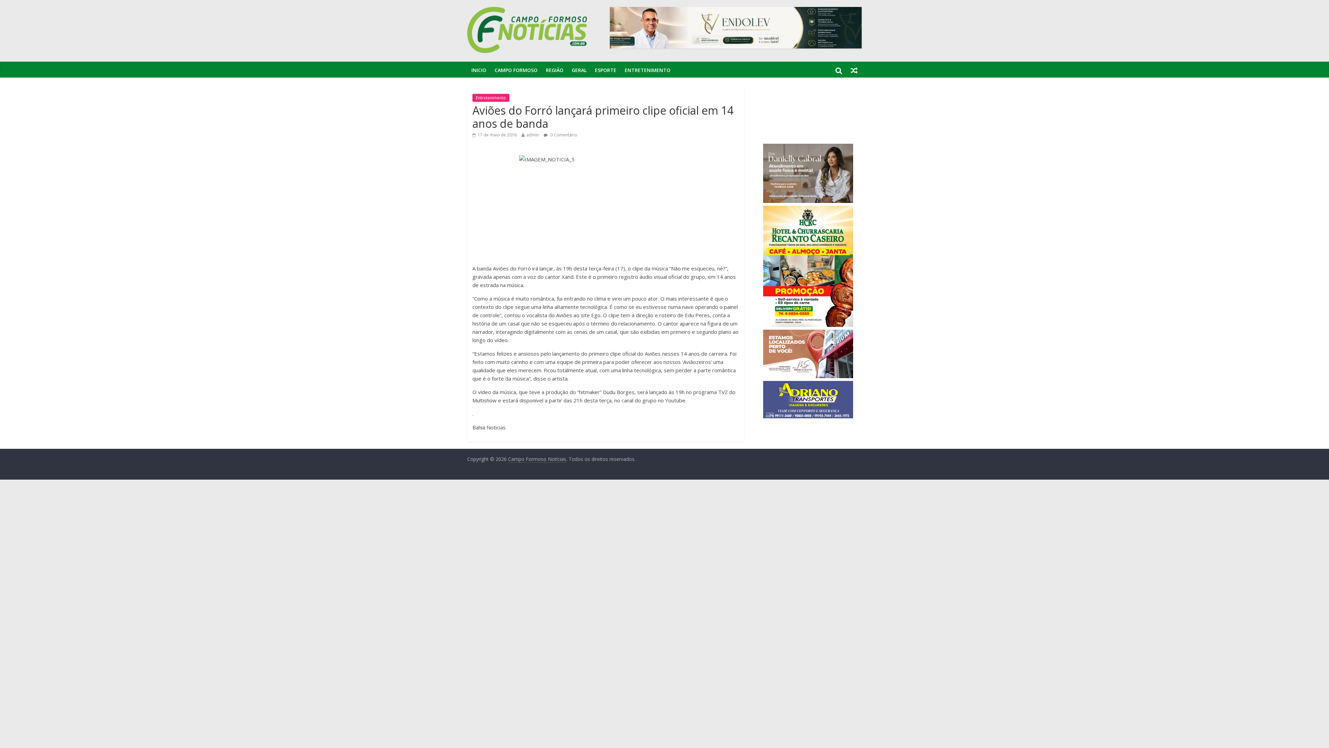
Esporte (605, 70)
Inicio (478, 70)
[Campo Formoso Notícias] (527, 11)
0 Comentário (563, 135)
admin (532, 135)
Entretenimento (647, 70)
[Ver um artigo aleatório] (854, 70)
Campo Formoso (516, 70)
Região (554, 70)
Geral (579, 70)
